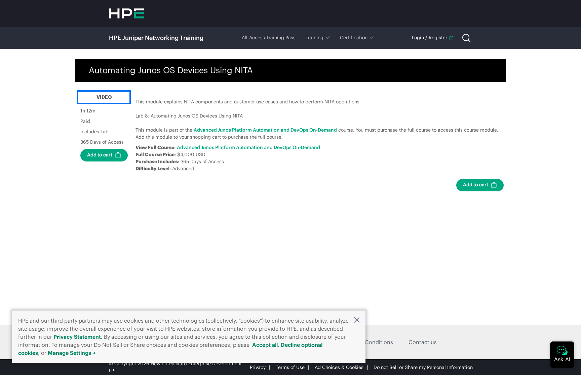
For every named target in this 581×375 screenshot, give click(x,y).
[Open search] (466, 38)
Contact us (423, 342)
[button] (356, 320)
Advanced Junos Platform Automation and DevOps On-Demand (265, 130)
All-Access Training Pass (269, 38)
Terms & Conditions (368, 342)
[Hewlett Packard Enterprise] (126, 13)
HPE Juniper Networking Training (156, 38)
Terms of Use (290, 367)
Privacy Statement (77, 336)
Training (314, 38)
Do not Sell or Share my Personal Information (423, 367)
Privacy (258, 367)
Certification (353, 38)
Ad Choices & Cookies (339, 367)
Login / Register (429, 38)
